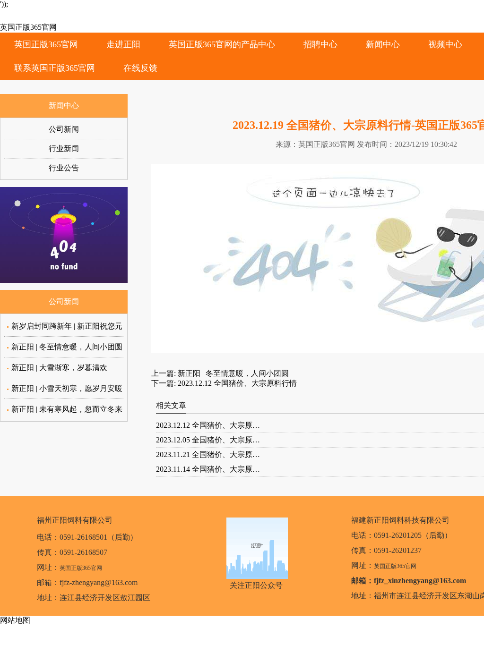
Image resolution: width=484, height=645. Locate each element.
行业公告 (64, 168)
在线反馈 (140, 68)
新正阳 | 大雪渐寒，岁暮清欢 (59, 368)
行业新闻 (64, 148)
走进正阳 (123, 44)
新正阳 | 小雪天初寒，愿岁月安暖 (66, 388)
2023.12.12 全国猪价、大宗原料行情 (236, 383)
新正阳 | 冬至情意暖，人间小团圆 (66, 347)
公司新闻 (64, 129)
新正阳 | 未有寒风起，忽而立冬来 (66, 409)
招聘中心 (320, 44)
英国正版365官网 (28, 27)
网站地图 (15, 620)
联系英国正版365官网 (54, 68)
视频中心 (445, 44)
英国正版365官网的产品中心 (222, 44)
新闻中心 (383, 44)
